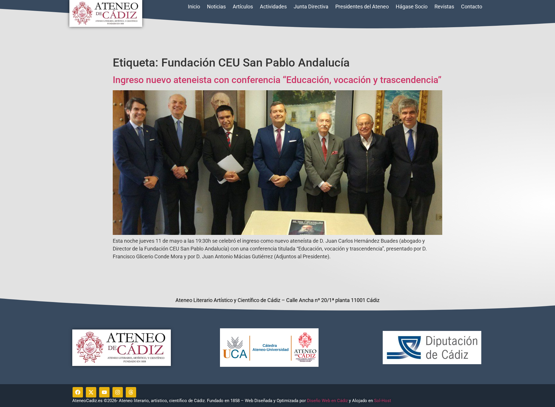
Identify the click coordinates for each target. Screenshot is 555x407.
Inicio (194, 6)
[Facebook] (78, 392)
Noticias (216, 6)
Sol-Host (383, 400)
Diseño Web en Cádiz (327, 400)
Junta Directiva (311, 6)
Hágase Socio (412, 6)
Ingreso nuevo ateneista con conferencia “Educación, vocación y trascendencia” (277, 79)
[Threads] (131, 392)
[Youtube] (104, 392)
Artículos (243, 6)
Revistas (444, 6)
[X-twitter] (91, 392)
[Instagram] (117, 392)
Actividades (273, 6)
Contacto (471, 6)
